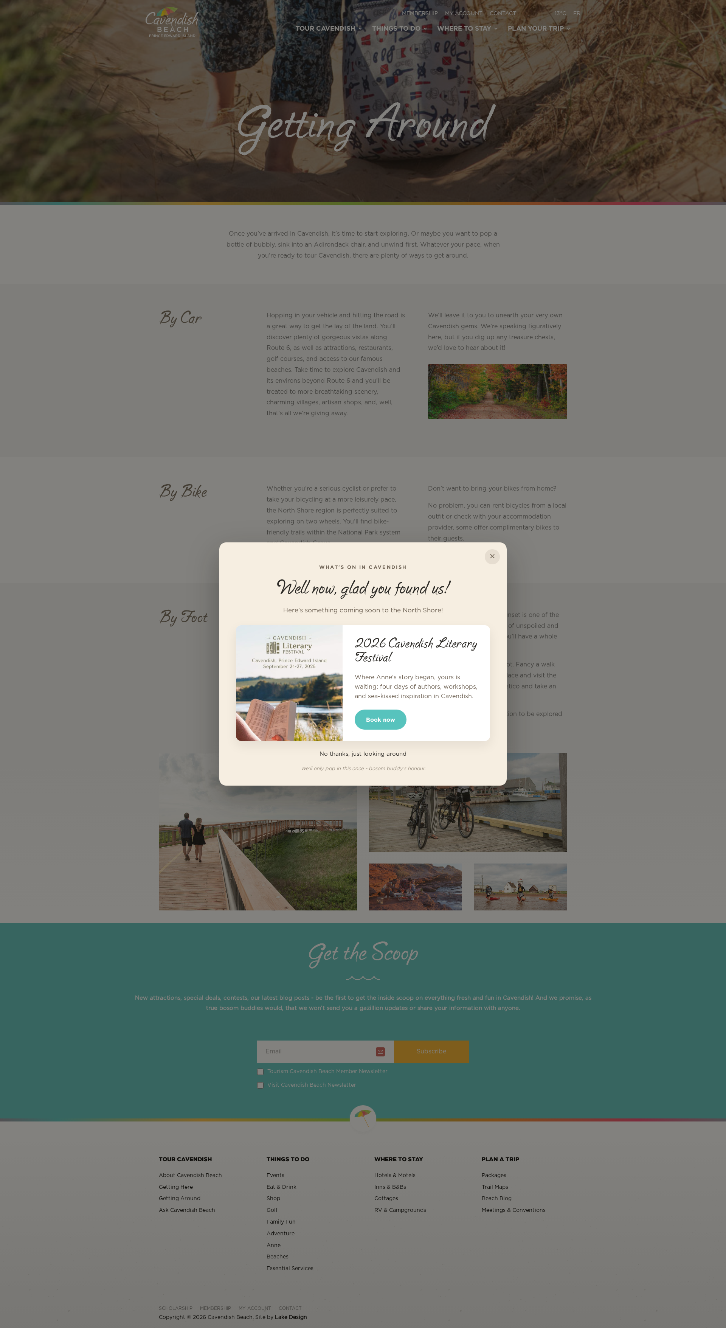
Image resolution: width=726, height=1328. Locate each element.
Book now (380, 719)
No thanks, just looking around (363, 754)
